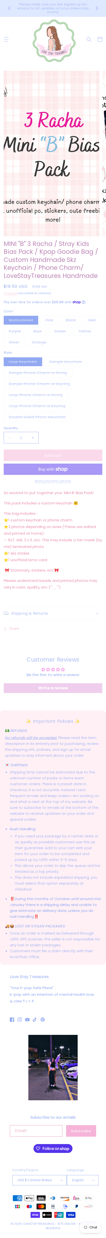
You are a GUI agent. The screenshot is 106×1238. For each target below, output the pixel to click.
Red (94, 321)
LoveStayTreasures (38, 1224)
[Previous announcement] (9, 8)
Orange (42, 343)
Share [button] (14, 628)
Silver (16, 343)
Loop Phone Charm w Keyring (40, 406)
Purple (17, 332)
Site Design (67, 1224)
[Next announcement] (96, 8)
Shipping (10, 293)
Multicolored (23, 321)
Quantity (11, 428)
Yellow (87, 332)
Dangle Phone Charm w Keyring (42, 384)
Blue (40, 332)
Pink (52, 321)
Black (73, 321)
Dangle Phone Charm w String (40, 373)
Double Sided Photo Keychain (40, 418)
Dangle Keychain (68, 362)
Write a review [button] (53, 688)
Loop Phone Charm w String (38, 395)
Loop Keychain (25, 362)
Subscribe (81, 1130)
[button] (6, 39)
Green (62, 332)
